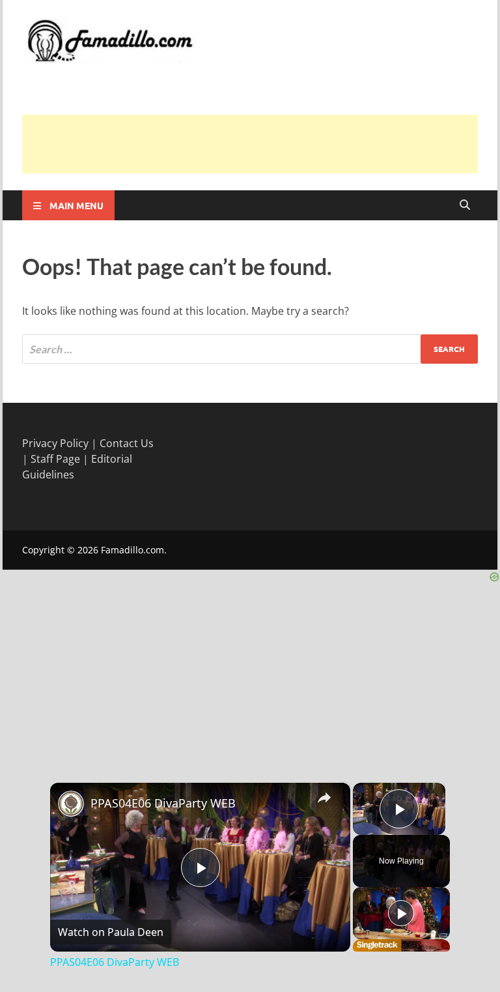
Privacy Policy (55, 443)
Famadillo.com (132, 550)
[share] (324, 797)
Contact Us (127, 443)
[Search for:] (250, 349)
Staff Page (55, 459)
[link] (71, 804)
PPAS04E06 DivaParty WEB (163, 803)
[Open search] (465, 205)
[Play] (401, 913)
